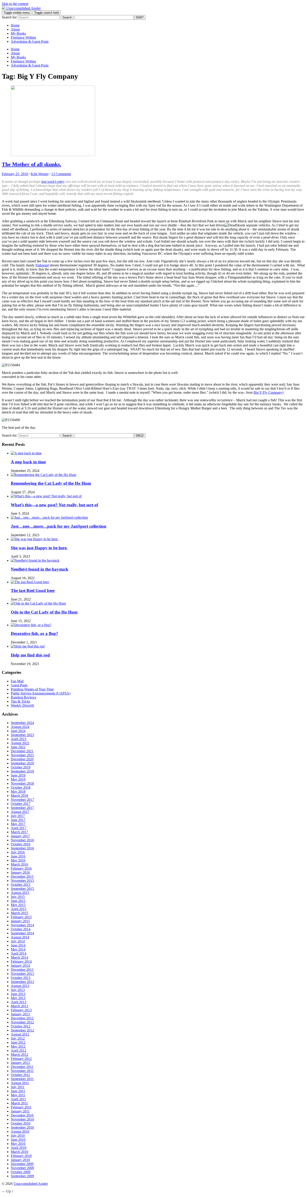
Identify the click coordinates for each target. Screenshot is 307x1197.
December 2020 (22, 759)
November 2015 (22, 880)
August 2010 (20, 1131)
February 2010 (21, 1156)
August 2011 (20, 1083)
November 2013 (22, 974)
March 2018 (19, 795)
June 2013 (18, 994)
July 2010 (18, 1135)
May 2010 (18, 1144)
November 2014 (22, 925)
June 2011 (18, 1091)
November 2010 (22, 1119)
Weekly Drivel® (22, 705)
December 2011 (22, 1067)
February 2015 (21, 917)
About (15, 29)
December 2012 (22, 1018)
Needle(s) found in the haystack (39, 569)
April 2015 (18, 909)
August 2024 (20, 727)
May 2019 (18, 779)
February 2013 (21, 1010)
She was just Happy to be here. (39, 547)
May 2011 (18, 1095)
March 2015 (19, 913)
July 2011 (17, 1087)
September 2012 (22, 1030)
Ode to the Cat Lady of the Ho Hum (44, 612)
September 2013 (22, 982)
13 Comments (61, 174)
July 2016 (18, 852)
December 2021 (22, 751)
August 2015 (20, 893)
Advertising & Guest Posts (30, 41)
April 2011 (18, 1099)
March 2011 (19, 1103)
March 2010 (19, 1152)
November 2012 (22, 1022)
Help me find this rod (30, 655)
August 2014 (20, 937)
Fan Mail (17, 681)
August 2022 (20, 743)
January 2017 (20, 836)
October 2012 (20, 1026)
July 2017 (18, 816)
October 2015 (20, 885)
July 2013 (18, 990)
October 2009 (20, 1172)
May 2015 (18, 905)
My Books (18, 33)
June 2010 (18, 1139)
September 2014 (22, 933)
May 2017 (18, 824)
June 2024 (18, 731)
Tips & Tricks (20, 701)
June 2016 (18, 856)
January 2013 (20, 1014)
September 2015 (22, 889)
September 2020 (22, 763)
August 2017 (20, 812)
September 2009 (22, 1176)
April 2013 (18, 1002)
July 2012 (18, 1038)
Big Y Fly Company (268, 392)
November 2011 (22, 1071)
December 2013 (22, 969)
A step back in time (28, 462)
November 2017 (22, 800)
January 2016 (20, 872)
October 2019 (20, 767)
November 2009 (22, 1168)
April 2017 (18, 828)
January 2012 (20, 1063)
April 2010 (18, 1148)
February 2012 (21, 1059)
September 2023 (22, 735)
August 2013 (20, 986)
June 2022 (18, 747)
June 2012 (18, 1042)
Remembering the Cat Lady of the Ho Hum (51, 483)
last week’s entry (53, 181)
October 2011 (20, 1075)
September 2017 (22, 808)
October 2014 (20, 929)
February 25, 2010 (15, 174)
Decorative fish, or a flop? (34, 633)
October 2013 (20, 978)
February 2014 (21, 961)
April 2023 (18, 739)
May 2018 (18, 791)
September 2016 (22, 848)
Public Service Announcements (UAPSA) (40, 693)
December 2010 (22, 1115)
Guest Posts (19, 685)
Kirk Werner (40, 174)
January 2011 (20, 1111)
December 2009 (22, 1164)
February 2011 (21, 1107)
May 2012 (18, 1046)
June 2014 (18, 945)
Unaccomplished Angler (30, 1184)
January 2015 (20, 921)
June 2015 (18, 901)
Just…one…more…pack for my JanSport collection (58, 526)
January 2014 (20, 965)
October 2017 (20, 804)
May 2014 (18, 949)
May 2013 (18, 998)
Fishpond (42, 265)
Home (15, 25)
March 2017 (19, 832)
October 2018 (20, 787)
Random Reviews (23, 697)
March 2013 (19, 1006)
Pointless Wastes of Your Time (32, 689)
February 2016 (21, 868)
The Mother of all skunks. (31, 164)
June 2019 (18, 775)
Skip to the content (15, 4)
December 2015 (22, 876)
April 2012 (18, 1050)
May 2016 (18, 860)
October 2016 (20, 844)
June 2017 (18, 820)
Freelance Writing (23, 37)
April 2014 (18, 953)
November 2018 (22, 783)
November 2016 (22, 840)
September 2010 (22, 1127)
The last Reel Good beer (33, 590)
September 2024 (22, 723)
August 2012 (20, 1034)
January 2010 (20, 1160)
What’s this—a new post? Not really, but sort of (54, 504)
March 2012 (19, 1054)
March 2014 (19, 957)
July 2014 (18, 941)
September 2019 (22, 771)
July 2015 (18, 897)
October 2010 (20, 1123)
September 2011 (22, 1079)
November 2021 (22, 755)
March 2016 (19, 864)
